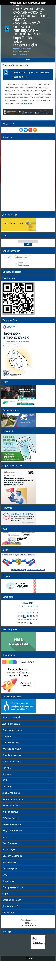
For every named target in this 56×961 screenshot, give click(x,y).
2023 (14, 65)
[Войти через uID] (21, 130)
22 (28, 619)
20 (22, 619)
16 (31, 616)
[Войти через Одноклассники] (35, 130)
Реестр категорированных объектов (28, 570)
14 (25, 616)
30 (31, 623)
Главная (6, 65)
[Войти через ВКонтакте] (26, 130)
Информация (11, 111)
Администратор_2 (13, 113)
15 (28, 616)
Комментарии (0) (43, 113)
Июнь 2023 (28, 603)
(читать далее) (26, 103)
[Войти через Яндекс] (30, 130)
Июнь (21, 65)
